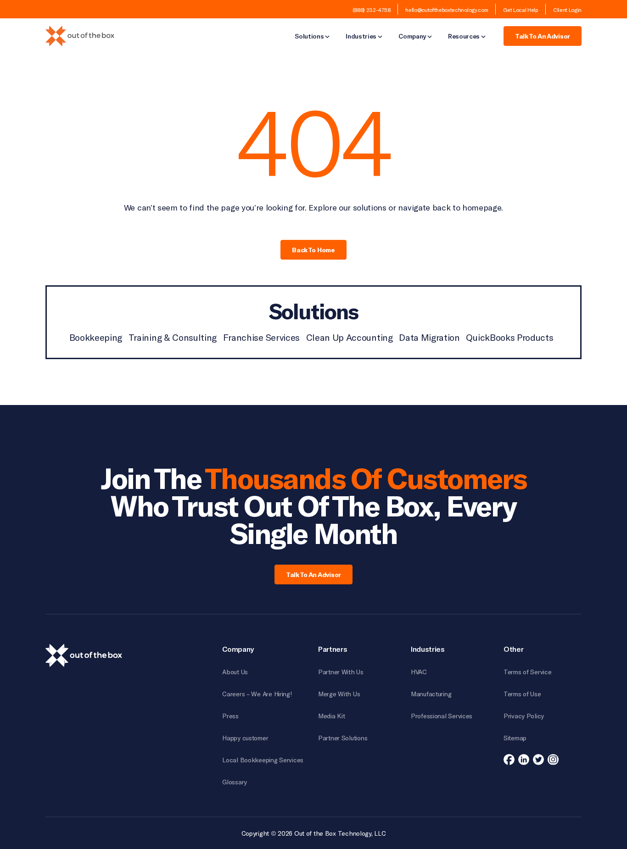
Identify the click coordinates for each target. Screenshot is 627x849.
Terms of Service (528, 672)
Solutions (309, 36)
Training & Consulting (173, 337)
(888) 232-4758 (372, 9)
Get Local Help (520, 9)
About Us (235, 672)
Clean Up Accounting (349, 337)
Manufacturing (431, 694)
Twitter (538, 759)
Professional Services (441, 716)
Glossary (234, 782)
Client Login (567, 9)
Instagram (553, 759)
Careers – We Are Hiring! (257, 694)
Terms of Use (522, 694)
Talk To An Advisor (542, 36)
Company (412, 36)
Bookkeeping (95, 337)
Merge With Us (339, 694)
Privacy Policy (524, 716)
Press (230, 716)
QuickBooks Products (509, 337)
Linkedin (523, 759)
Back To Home (313, 250)
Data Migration (429, 337)
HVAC (419, 672)
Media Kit (331, 716)
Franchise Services (261, 337)
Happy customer (245, 738)
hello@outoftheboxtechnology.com (446, 9)
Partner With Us (341, 672)
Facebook (509, 759)
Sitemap (515, 738)
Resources (464, 36)
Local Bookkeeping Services (262, 760)
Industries (361, 36)
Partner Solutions (342, 738)
